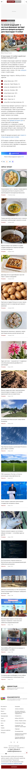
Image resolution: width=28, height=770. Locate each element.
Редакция (17, 729)
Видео (2, 725)
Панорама (17, 706)
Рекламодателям (19, 731)
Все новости (4, 706)
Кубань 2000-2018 (19, 718)
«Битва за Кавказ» (19, 708)
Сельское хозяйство (5, 730)
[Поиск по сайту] (26, 1)
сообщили (23, 70)
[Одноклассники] (7, 161)
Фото (2, 723)
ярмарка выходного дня (16, 120)
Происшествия (4, 716)
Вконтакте (11, 742)
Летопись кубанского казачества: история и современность (20, 712)
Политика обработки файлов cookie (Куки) (20, 738)
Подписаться (15, 153)
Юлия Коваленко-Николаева (8, 23)
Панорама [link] (3, 194)
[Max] (13, 161)
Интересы (4, 20)
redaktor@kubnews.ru (14, 751)
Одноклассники (14, 742)
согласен (14, 767)
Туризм (2, 727)
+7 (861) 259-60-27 (14, 749)
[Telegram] (10, 161)
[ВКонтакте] (4, 161)
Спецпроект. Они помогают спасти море (20, 726)
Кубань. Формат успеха (20, 720)
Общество (3, 708)
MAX (22, 156)
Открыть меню (1, 1)
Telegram (17, 742)
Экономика (3, 713)
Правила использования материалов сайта (21, 734)
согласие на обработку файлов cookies (11, 763)
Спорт (2, 718)
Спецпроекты (18, 716)
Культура (3, 720)
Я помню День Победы (20, 723)
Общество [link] (3, 423)
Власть (2, 711)
